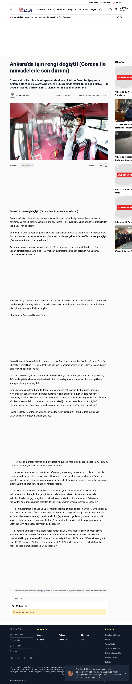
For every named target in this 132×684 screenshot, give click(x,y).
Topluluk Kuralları (112, 648)
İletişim (108, 662)
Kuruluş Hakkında (112, 635)
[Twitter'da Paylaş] (106, 165)
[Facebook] (12, 658)
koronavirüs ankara (100, 591)
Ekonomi (61, 9)
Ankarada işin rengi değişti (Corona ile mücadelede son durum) (47, 591)
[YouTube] (31, 658)
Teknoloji (83, 9)
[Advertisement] (66, 38)
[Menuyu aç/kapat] (11, 9)
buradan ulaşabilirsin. (92, 677)
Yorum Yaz (18, 598)
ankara (21, 591)
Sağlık (93, 9)
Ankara (51, 9)
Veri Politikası (111, 658)
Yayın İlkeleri (110, 644)
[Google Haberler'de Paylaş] (27, 165)
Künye (107, 639)
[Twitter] (18, 658)
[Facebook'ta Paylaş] (101, 165)
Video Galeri (93, 2)
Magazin (72, 9)
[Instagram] (24, 658)
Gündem (41, 9)
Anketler (119, 2)
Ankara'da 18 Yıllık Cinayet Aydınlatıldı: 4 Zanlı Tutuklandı (48, 17)
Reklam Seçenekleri (113, 653)
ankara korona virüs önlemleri (82, 591)
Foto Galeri (107, 2)
